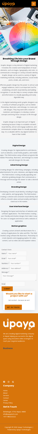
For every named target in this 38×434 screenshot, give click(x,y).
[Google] (13, 382)
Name (4, 253)
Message (5, 272)
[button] (13, 307)
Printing (8, 371)
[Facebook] (4, 382)
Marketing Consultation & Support (17, 378)
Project (5, 353)
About (5, 393)
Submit (7, 289)
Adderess (6, 268)
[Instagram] (9, 382)
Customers (7, 360)
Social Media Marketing (13, 366)
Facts (5, 358)
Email (4, 258)
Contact (6, 398)
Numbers (5, 263)
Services (6, 363)
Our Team (6, 356)
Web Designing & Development (16, 376)
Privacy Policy (8, 403)
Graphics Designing (12, 368)
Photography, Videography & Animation (19, 373)
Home (5, 390)
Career (5, 400)
